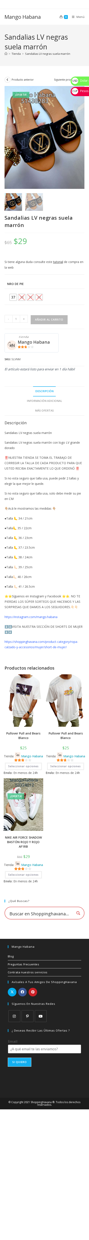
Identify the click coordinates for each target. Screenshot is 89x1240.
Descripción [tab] (44, 391)
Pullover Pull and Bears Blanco (23, 735)
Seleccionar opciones (23, 766)
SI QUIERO (19, 1062)
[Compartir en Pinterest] (33, 992)
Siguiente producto (65, 79)
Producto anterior (23, 79)
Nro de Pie (15, 284)
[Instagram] (14, 1016)
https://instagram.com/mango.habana (31, 617)
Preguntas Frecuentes (23, 964)
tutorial (58, 262)
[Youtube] (41, 1016)
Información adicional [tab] (44, 401)
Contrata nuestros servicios (28, 972)
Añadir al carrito (49, 319)
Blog (11, 956)
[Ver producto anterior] (8, 80)
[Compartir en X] (12, 992)
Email (12, 1041)
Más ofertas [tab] (44, 410)
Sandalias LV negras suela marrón (47, 54)
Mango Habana (23, 16)
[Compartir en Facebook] (22, 992)
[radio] (13, 297)
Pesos (80, 91)
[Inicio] (6, 54)
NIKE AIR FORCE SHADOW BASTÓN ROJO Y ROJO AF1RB (23, 842)
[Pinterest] (27, 1016)
